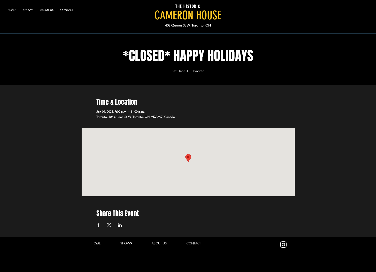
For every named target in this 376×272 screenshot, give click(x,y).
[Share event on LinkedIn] (120, 225)
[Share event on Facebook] (98, 225)
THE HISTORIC (187, 6)
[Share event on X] (109, 225)
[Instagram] (283, 244)
